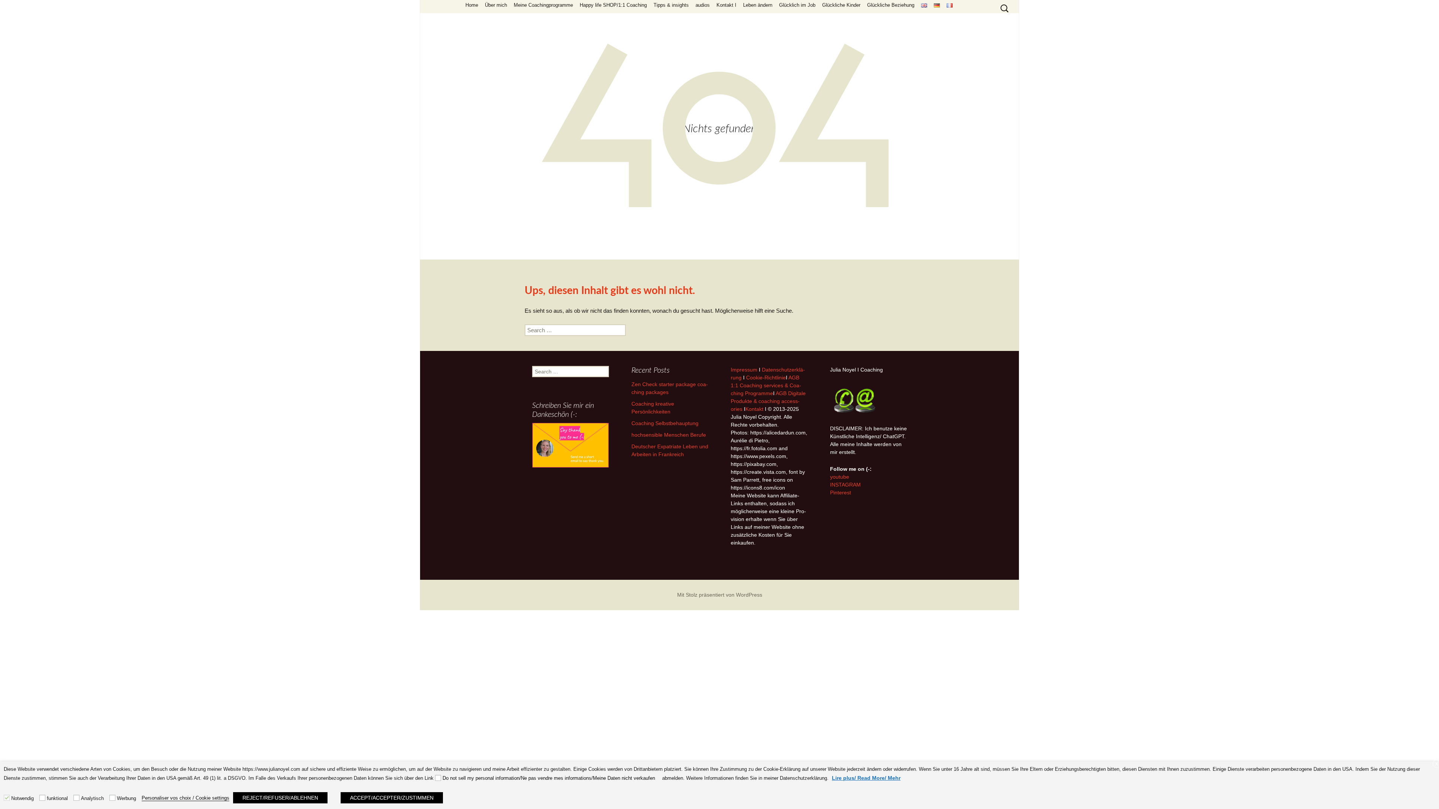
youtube (839, 477)
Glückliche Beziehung (890, 5)
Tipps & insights (671, 5)
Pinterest (840, 493)
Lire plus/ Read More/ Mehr (866, 778)
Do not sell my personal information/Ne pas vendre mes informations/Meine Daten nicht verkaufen (549, 778)
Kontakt (754, 409)
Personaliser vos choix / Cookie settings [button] (185, 798)
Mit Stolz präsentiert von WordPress (719, 595)
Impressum (744, 370)
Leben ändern (757, 5)
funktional (57, 798)
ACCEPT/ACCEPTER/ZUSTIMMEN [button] (392, 798)
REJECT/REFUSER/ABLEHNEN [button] (280, 798)
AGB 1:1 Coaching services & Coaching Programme (766, 385)
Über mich (496, 5)
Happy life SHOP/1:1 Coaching (613, 5)
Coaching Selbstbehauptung (665, 423)
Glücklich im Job (797, 5)
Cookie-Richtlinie (766, 378)
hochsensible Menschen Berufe (668, 435)
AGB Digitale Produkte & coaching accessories (768, 401)
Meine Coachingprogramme (543, 5)
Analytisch (92, 798)
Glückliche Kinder (841, 5)
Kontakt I (726, 5)
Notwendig (22, 798)
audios (703, 5)
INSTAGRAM (845, 485)
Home (471, 5)
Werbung (126, 798)
